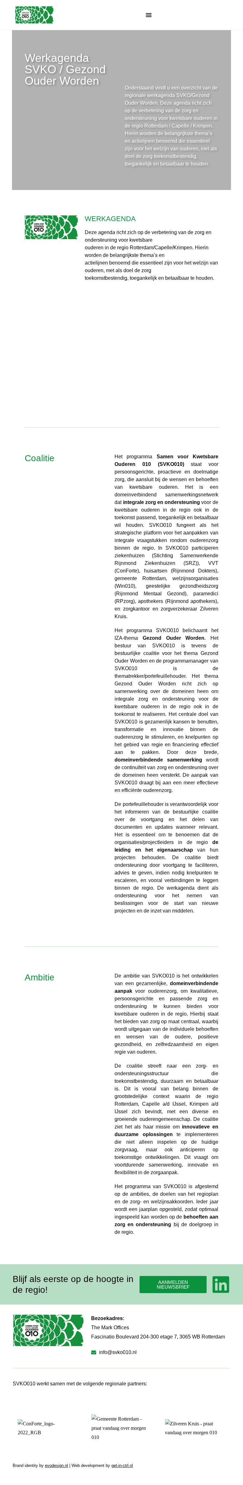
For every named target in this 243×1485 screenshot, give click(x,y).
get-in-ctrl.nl (122, 1465)
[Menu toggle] (149, 15)
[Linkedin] (220, 1284)
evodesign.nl (56, 1465)
